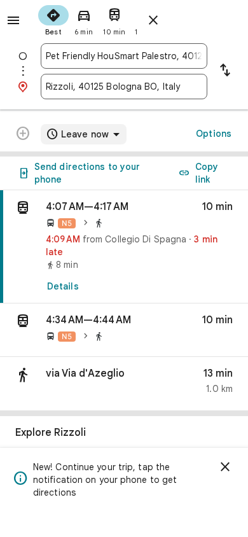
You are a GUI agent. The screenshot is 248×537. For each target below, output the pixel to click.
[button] (124, 330)
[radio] (53, 19)
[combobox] (124, 56)
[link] (124, 246)
